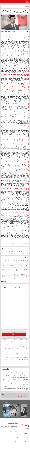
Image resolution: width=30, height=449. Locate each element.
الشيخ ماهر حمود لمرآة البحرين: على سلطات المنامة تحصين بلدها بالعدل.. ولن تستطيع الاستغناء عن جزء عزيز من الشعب (15, 262)
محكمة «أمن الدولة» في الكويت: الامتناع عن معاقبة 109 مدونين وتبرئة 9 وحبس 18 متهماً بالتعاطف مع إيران (15, 380)
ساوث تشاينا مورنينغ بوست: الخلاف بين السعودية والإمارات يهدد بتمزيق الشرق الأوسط (15, 345)
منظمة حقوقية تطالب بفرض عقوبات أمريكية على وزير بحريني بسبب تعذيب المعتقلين (16, 349)
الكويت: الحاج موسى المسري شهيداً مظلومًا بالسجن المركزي (16, 372)
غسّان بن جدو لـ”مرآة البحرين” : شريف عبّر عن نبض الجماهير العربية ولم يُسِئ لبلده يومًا (15, 273)
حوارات (26, 6)
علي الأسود (20, 243)
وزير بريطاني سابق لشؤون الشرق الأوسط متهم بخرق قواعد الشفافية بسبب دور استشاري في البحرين (16, 360)
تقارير (13, 332)
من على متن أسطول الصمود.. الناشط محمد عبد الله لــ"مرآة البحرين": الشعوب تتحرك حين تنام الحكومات (15, 277)
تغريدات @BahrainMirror (23, 396)
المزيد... (3, 281)
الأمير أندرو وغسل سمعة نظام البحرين (20, 352)
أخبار (27, 435)
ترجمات (13, 334)
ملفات (17, 443)
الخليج (3, 369)
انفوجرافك (16, 441)
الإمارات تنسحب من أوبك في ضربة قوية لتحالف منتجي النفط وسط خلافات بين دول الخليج (16, 376)
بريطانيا (13, 243)
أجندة (9, 435)
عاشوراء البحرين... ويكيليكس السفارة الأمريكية (5, 407)
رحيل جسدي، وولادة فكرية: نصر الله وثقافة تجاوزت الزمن (17, 356)
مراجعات (8, 439)
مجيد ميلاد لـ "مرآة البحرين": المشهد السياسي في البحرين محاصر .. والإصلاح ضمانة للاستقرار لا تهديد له (15, 270)
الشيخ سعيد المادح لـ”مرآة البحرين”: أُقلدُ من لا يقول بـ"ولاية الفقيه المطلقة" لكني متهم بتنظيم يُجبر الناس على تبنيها (15, 266)
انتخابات (26, 243)
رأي (27, 443)
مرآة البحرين (27, 1)
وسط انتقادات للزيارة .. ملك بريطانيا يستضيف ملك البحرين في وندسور (16, 363)
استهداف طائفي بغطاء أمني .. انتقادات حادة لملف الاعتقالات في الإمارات (15, 383)
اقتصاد (13, 336)
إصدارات (7, 402)
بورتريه (16, 439)
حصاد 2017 (15, 406)
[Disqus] (15, 309)
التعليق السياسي (24, 437)
